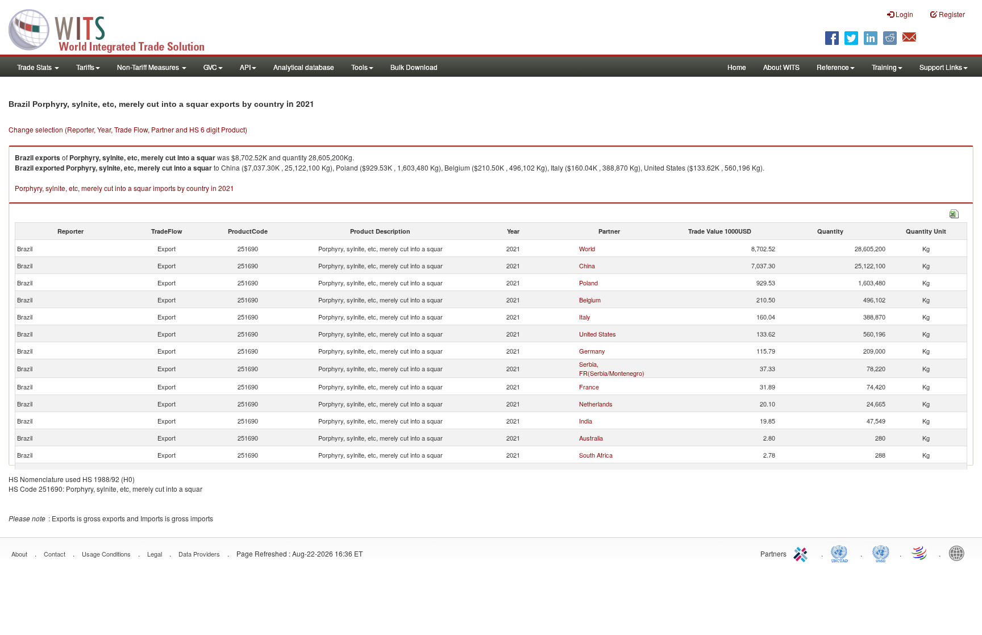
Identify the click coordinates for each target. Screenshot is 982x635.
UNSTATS (880, 552)
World (587, 248)
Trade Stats (35, 67)
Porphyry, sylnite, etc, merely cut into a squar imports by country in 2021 (124, 188)
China (587, 265)
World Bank (959, 552)
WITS (113, 28)
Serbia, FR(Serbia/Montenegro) (611, 368)
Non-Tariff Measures (149, 67)
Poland (588, 282)
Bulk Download (414, 67)
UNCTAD (841, 552)
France (589, 386)
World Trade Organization (920, 552)
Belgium (590, 299)
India (585, 420)
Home (736, 67)
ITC (802, 552)
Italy (584, 316)
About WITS (781, 67)
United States (597, 333)
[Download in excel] (954, 212)
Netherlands (596, 403)
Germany (592, 350)
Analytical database (303, 67)
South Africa (596, 454)
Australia (591, 437)
